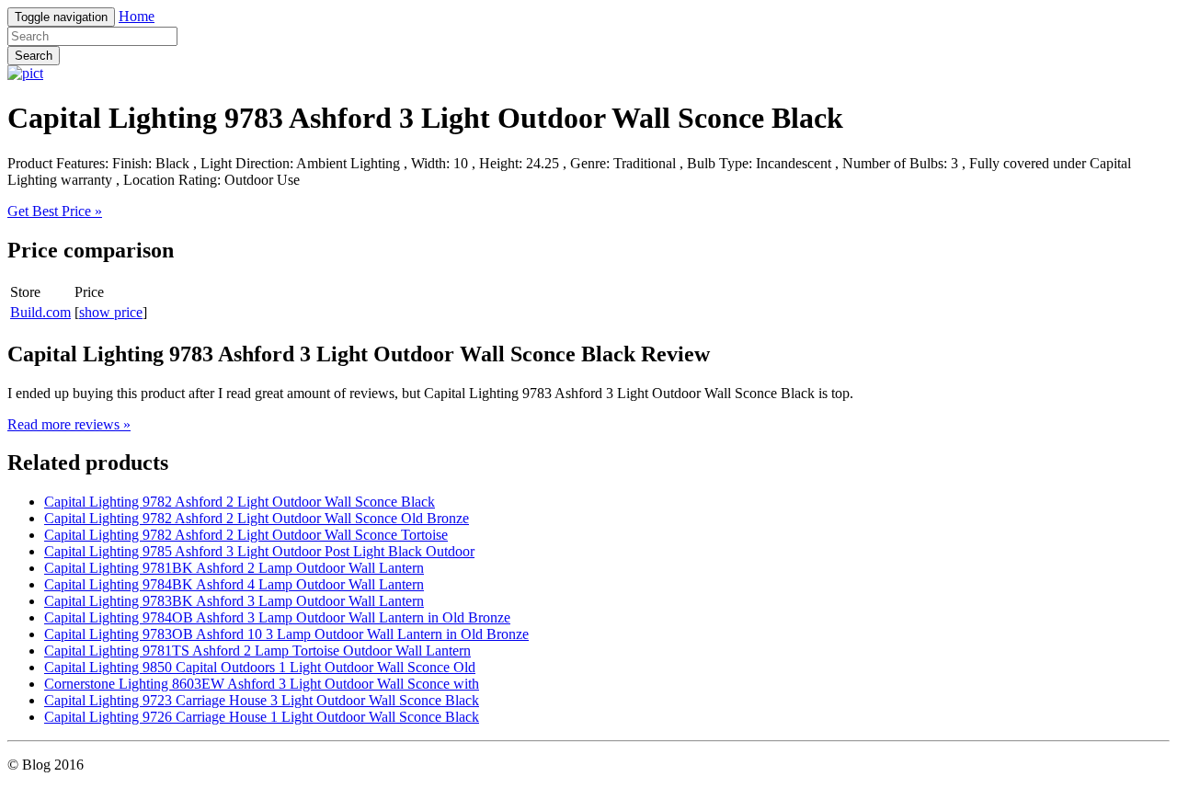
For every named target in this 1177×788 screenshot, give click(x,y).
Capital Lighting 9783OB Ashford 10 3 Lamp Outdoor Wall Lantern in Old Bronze (286, 634)
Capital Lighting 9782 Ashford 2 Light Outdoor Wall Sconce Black (239, 501)
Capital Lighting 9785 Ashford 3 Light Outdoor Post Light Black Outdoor (259, 551)
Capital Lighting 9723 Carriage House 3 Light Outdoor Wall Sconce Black (261, 700)
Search (33, 56)
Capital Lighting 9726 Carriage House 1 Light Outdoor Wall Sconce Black (261, 717)
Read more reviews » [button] (69, 424)
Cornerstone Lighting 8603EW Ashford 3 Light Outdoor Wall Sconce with (261, 683)
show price (111, 312)
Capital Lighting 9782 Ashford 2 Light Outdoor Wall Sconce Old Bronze (256, 518)
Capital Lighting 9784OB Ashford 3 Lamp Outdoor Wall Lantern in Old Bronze (277, 617)
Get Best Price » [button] (54, 211)
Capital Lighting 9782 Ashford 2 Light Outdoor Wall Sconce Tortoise (246, 534)
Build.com (40, 312)
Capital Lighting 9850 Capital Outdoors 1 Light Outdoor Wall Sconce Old (259, 667)
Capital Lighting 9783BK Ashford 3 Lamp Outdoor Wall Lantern (234, 601)
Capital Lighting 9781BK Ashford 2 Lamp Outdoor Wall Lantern (234, 568)
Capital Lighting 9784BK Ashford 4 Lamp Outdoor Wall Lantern (234, 584)
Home (136, 16)
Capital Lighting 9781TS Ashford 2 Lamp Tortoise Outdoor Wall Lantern (257, 650)
